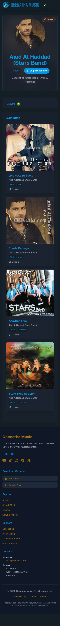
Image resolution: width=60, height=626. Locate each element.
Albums (13, 104)
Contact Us (8, 529)
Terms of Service (11, 538)
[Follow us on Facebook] (23, 460)
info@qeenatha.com (16, 560)
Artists (5, 500)
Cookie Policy (19, 596)
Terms (33, 596)
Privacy (44, 596)
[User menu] (45, 5)
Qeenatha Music (17, 437)
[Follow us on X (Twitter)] (29, 460)
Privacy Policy (9, 543)
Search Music (9, 505)
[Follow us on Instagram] (16, 460)
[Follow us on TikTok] (10, 460)
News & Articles (10, 515)
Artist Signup (9, 533)
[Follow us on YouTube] (4, 460)
